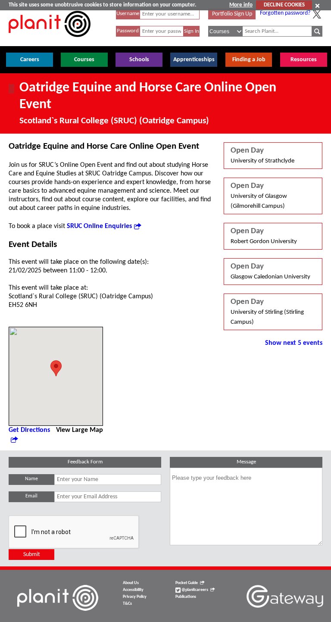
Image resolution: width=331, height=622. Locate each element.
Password (128, 31)
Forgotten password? (285, 13)
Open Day (262, 155)
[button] (56, 368)
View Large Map (79, 430)
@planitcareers (194, 590)
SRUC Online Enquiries (99, 226)
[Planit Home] (50, 41)
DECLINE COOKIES (284, 5)
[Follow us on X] (316, 14)
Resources (303, 60)
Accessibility (133, 590)
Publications (185, 597)
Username (127, 13)
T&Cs (127, 604)
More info (241, 5)
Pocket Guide (186, 583)
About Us (131, 583)
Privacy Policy (135, 597)
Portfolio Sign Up (232, 14)
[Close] (317, 5)
